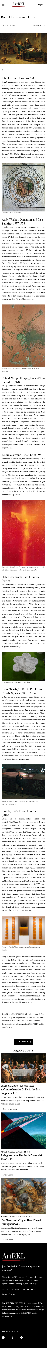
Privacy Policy (29, 1289)
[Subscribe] (42, 1325)
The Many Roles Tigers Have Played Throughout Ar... (21, 1222)
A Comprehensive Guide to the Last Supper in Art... (21, 1091)
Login (40, 5)
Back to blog (25, 1042)
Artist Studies (8, 1152)
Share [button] (7, 70)
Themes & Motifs (9, 1217)
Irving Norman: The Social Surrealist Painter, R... (21, 1157)
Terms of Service (9, 1294)
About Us (15, 1289)
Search (5, 1289)
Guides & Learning (10, 1086)
